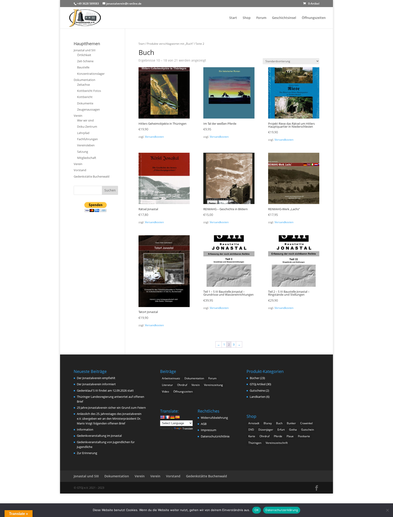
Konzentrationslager (91, 74)
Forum (261, 18)
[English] (162, 417)
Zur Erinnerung (87, 453)
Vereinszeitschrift (277, 443)
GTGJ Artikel (257, 384)
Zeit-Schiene (85, 61)
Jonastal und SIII (85, 50)
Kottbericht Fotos (89, 91)
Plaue (290, 436)
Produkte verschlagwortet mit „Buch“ (170, 44)
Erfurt (281, 430)
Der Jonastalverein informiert (96, 384)
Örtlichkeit (84, 55)
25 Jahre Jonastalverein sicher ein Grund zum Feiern (111, 408)
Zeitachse (83, 85)
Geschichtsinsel (284, 18)
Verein (78, 116)
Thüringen (254, 443)
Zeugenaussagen (88, 109)
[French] (167, 417)
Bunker (291, 423)
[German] (172, 417)
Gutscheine (257, 390)
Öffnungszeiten (314, 18)
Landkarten (257, 397)
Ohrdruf (182, 385)
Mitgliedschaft (86, 158)
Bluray (268, 423)
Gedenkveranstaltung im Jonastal (99, 436)
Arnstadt (253, 423)
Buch (279, 423)
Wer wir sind (85, 120)
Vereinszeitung (213, 385)
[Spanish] (177, 417)
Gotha (293, 430)
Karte (251, 436)
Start (233, 18)
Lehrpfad (83, 133)
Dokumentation (84, 80)
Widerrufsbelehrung (214, 418)
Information (85, 429)
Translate (187, 428)
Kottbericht (85, 97)
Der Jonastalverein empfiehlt (96, 378)
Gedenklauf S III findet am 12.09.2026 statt (105, 390)
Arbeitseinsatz (171, 378)
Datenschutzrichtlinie (215, 436)
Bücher (254, 378)
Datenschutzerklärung (281, 510)
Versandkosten (154, 136)
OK (256, 510)
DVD (251, 430)
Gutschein (307, 430)
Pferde (278, 436)
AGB (204, 424)
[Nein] (387, 510)
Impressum (208, 430)
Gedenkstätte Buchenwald (91, 176)
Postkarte (304, 436)
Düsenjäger (265, 430)
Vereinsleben (86, 145)
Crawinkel (306, 423)
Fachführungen (87, 139)
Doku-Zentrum (87, 126)
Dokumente (85, 103)
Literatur (167, 385)
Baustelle (83, 67)
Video (165, 391)
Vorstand (80, 170)
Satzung (82, 152)
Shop (247, 18)
